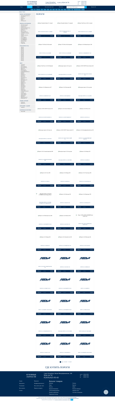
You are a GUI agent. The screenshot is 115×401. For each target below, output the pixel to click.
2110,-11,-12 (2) (23, 41)
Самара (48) (23, 43)
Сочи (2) (22, 92)
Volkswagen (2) (23, 20)
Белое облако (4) (23, 66)
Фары (50, 385)
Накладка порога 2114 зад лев (65, 74)
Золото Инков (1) (24, 70)
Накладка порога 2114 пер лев (45, 138)
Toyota (54, 9)
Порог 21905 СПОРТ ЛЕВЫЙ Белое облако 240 (85, 224)
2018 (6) (22, 54)
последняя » (70, 361)
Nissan (48, 9)
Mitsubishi (68, 9)
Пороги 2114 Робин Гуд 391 (45, 288)
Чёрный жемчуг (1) (24, 97)
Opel (72, 9)
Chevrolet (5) (23, 16)
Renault (45, 9)
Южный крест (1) (24, 98)
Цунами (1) (23, 96)
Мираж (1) (22, 78)
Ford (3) (22, 17)
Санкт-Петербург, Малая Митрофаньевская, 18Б (58, 373)
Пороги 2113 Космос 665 (65, 266)
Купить (51, 35)
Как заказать (22, 388)
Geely (62, 9)
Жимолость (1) (23, 69)
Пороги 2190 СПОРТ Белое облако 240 (85, 74)
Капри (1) (22, 72)
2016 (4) (22, 52)
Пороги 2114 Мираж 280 (85, 266)
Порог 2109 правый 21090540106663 (85, 352)
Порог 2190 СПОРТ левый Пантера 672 (45, 267)
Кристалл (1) (23, 76)
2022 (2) (22, 58)
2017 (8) (22, 53)
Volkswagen (38, 9)
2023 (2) (22, 59)
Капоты (51, 386)
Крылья (74, 385)
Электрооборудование (54, 390)
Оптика (74, 383)
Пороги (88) (23, 111)
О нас (21, 6)
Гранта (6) (22, 42)
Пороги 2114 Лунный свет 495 (65, 245)
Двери (73, 386)
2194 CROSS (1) (23, 40)
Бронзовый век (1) (24, 67)
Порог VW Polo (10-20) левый (45, 53)
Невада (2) (22, 81)
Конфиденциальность (39, 383)
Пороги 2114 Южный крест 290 (85, 53)
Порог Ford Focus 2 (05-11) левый (85, 31)
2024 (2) (22, 60)
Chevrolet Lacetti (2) (24, 24)
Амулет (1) (22, 65)
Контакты (61, 6)
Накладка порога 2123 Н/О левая (65, 331)
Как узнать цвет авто (49, 6)
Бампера (51, 383)
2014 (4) (22, 50)
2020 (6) (22, 56)
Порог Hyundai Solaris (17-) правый (65, 32)
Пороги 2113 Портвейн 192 (65, 352)
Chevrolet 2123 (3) (24, 25)
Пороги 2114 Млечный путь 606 (65, 309)
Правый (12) (23, 103)
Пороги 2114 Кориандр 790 (85, 202)
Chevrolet (83, 9)
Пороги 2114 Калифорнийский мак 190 (85, 139)
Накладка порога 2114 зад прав (85, 95)
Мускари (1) (23, 80)
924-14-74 (63, 2)
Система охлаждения (77, 392)
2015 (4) (22, 51)
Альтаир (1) (23, 64)
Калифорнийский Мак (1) (25, 71)
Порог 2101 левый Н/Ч (85, 288)
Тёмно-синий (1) (23, 94)
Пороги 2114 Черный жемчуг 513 (45, 331)
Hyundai (32, 9)
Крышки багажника (53, 388)
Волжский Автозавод (77, 9)
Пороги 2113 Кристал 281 (45, 352)
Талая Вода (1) (23, 93)
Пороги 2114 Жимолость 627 (45, 95)
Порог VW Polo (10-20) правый (65, 53)
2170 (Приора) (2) (24, 39)
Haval (56, 9)
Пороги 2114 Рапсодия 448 (65, 95)
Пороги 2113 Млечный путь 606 (45, 224)
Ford (51, 9)
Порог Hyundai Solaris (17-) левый (45, 31)
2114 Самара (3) (23, 38)
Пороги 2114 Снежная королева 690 (45, 160)
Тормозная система (53, 394)
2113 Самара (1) (23, 37)
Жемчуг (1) (23, 68)
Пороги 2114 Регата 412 (85, 117)
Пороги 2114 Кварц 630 (65, 181)
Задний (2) (22, 107)
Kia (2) (22, 19)
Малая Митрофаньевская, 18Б (51, 3)
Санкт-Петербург (51, 2)
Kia (34, 9)
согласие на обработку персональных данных (62, 399)
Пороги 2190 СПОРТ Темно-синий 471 (65, 139)
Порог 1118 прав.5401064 (85, 309)
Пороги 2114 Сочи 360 (45, 181)
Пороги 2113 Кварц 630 (45, 245)
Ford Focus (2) (23, 26)
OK (71, 399)
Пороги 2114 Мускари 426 (85, 245)
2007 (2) (22, 49)
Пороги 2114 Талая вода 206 (85, 181)
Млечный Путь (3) (24, 79)
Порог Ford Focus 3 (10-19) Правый (45, 74)
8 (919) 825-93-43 (51, 377)
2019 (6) (22, 55)
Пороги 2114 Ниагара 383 (65, 202)
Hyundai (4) (23, 18)
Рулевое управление (53, 392)
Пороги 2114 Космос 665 (65, 224)
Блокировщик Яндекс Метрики (73, 398)
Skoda (42, 9)
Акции (38, 6)
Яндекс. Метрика (73, 397)
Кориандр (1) (23, 74)
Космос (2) (23, 75)
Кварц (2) (22, 73)
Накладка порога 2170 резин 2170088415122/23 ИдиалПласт (45, 203)
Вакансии (36, 381)
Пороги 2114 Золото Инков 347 (65, 117)
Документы (21, 383)
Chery (59, 9)
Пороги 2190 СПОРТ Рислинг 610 (45, 117)
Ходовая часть (75, 390)
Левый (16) (23, 102)
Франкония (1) (23, 95)
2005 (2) (22, 47)
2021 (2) (22, 57)
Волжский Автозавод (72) (25, 15)
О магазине (21, 385)
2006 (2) (22, 48)
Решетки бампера (76, 388)
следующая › (66, 361)
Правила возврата (38, 388)
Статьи (20, 390)
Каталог (29, 6)
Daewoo (65, 9)
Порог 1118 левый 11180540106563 (45, 309)
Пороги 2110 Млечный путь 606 (65, 288)
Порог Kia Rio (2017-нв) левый (85, 331)
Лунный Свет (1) (24, 77)
